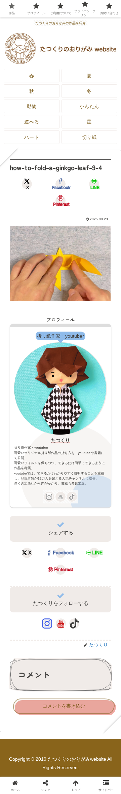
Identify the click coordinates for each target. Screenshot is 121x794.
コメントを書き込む (64, 706)
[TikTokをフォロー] (72, 496)
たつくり (60, 440)
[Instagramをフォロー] (49, 496)
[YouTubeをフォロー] (60, 496)
